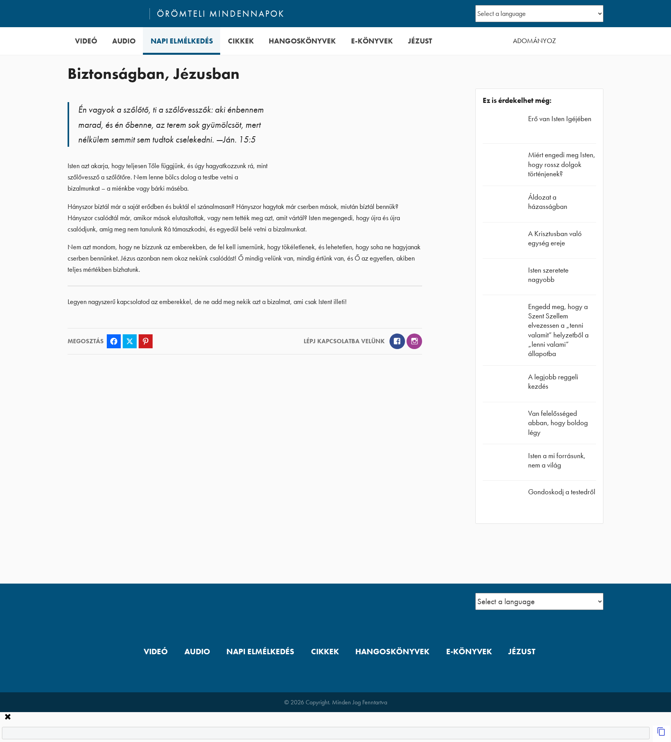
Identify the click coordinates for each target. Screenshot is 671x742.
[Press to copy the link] (661, 734)
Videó (86, 41)
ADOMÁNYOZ (534, 40)
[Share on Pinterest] (146, 341)
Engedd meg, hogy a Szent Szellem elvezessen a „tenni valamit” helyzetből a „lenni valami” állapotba (558, 330)
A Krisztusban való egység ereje (555, 238)
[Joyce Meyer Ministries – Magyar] (105, 14)
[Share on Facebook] (114, 341)
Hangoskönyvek (302, 41)
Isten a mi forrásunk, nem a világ (557, 460)
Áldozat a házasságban (547, 201)
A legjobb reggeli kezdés (553, 381)
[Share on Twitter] (130, 341)
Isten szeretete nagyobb (548, 274)
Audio (124, 41)
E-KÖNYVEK (372, 41)
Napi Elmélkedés (182, 41)
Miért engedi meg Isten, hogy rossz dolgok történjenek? (561, 164)
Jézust (420, 41)
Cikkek (241, 41)
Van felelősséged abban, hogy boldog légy (558, 422)
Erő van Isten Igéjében (559, 118)
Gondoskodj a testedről (561, 492)
